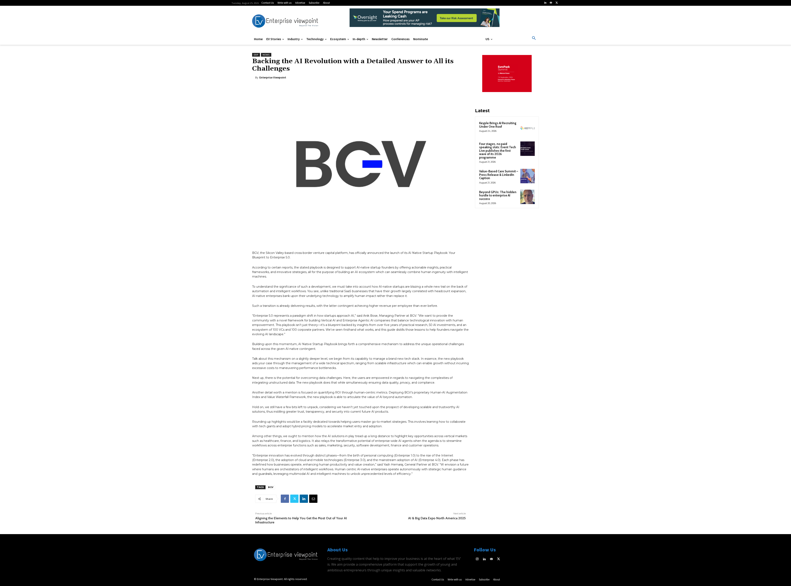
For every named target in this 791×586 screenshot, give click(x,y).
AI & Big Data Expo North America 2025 (437, 518)
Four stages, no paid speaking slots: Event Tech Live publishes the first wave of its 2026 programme (497, 150)
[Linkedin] (545, 3)
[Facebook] (285, 499)
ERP (256, 54)
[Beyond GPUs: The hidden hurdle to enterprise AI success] (527, 197)
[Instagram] (477, 559)
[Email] (313, 499)
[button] (534, 38)
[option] (424, 19)
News (266, 54)
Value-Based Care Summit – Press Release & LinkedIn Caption (498, 174)
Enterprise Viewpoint (272, 77)
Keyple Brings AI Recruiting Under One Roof (497, 124)
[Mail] (551, 3)
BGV (270, 487)
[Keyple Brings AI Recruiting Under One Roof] (527, 128)
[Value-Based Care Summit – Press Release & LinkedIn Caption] (527, 176)
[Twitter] (556, 3)
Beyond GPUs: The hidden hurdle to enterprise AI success (497, 195)
